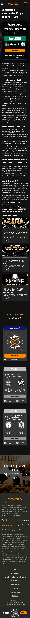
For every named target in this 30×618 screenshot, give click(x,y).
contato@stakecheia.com (17, 605)
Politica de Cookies (15, 573)
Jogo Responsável (15, 584)
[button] (2, 3)
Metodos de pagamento (15, 592)
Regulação (15, 596)
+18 (15, 569)
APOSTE (25, 4)
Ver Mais (6, 240)
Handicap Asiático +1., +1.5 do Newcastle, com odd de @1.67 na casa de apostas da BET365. (14, 209)
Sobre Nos (15, 588)
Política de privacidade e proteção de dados (15, 577)
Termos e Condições (15, 581)
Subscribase (15, 355)
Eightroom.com (18, 603)
